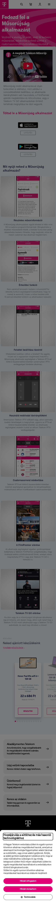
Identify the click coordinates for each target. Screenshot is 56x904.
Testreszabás (30, 897)
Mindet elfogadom (28, 881)
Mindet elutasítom (28, 889)
